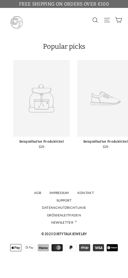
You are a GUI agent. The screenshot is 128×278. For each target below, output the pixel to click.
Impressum (59, 193)
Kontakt (85, 193)
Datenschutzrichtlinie (64, 207)
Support (64, 200)
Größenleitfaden (64, 215)
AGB (37, 193)
